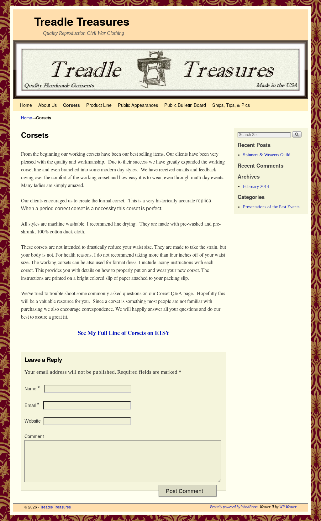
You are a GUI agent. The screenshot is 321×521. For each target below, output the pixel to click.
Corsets (71, 105)
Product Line (99, 105)
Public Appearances (138, 105)
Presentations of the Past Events (271, 206)
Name (32, 388)
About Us (47, 105)
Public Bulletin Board (185, 105)
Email (31, 405)
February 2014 (256, 186)
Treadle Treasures (81, 21)
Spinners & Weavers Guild (266, 154)
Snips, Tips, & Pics (231, 105)
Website (32, 421)
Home (26, 105)
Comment (34, 436)
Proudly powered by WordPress (234, 507)
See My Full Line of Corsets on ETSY (124, 332)
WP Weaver (288, 507)
